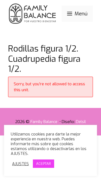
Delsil (81, 121)
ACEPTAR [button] (43, 163)
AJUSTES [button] (20, 163)
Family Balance (44, 121)
